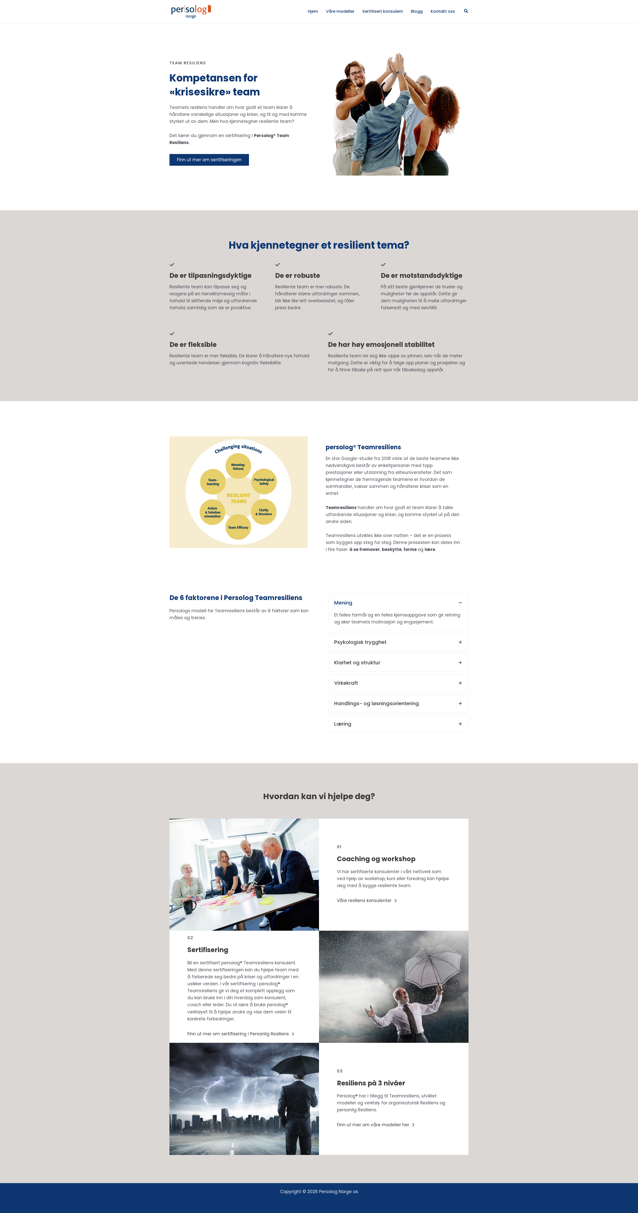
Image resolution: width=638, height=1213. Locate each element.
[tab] (398, 612)
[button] (466, 11)
